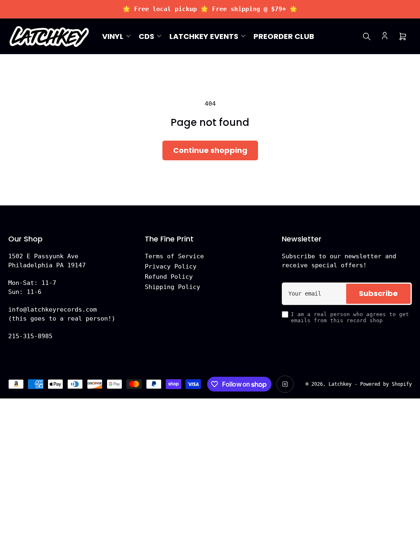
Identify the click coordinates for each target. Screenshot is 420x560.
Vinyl (112, 36)
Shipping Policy (172, 287)
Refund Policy (169, 276)
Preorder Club (283, 36)
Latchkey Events (203, 36)
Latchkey (340, 384)
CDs (146, 36)
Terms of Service (174, 256)
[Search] (367, 36)
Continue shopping (210, 150)
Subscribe (378, 293)
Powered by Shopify (386, 384)
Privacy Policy (170, 266)
